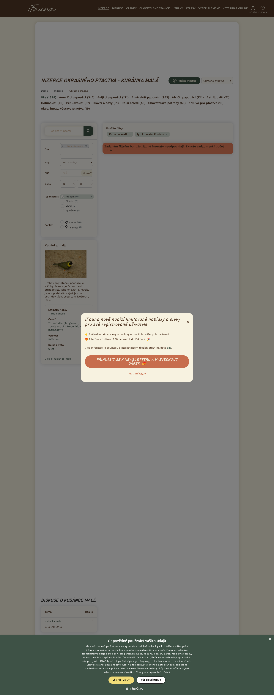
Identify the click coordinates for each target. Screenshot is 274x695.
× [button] (269, 639)
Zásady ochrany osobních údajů (153, 672)
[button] (137, 688)
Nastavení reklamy (147, 668)
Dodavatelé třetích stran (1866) (140, 657)
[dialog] (137, 665)
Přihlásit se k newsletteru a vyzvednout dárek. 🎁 (137, 361)
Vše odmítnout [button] (151, 680)
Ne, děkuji (137, 374)
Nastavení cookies (124, 672)
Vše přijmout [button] (121, 680)
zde (169, 347)
